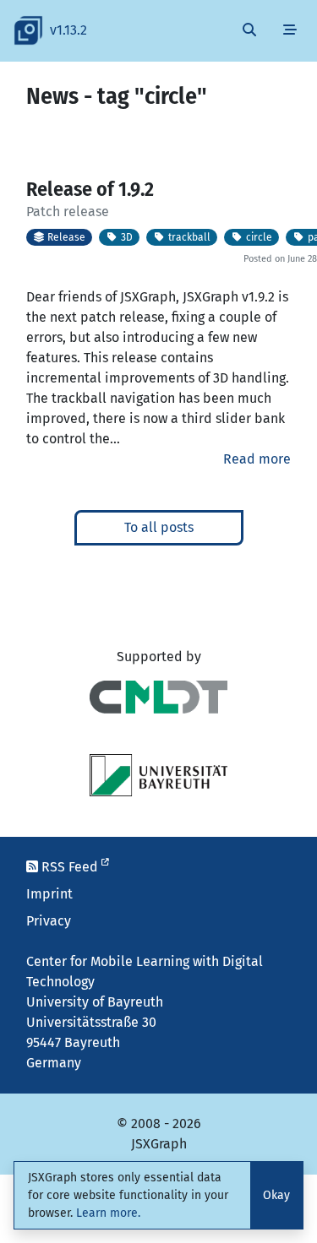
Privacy (48, 921)
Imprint (49, 894)
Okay (276, 1195)
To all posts (159, 527)
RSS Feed (69, 867)
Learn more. (108, 1213)
